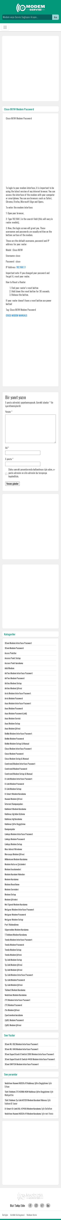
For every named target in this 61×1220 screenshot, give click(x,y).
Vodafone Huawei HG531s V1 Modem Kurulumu (23, 1113)
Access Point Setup (13, 658)
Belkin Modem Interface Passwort (18, 733)
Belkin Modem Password (14, 738)
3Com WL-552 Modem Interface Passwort (21, 1044)
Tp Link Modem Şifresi (13, 964)
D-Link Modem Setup (13, 788)
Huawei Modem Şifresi (13, 798)
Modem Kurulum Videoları (15, 874)
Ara (55, 17)
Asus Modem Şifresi (12, 728)
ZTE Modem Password (13, 1005)
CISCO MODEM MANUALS (16, 315)
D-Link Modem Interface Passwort (18, 778)
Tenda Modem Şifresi (13, 954)
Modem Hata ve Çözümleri (15, 864)
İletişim (5, 1214)
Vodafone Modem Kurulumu (16, 994)
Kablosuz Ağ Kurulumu (13, 819)
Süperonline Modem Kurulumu (17, 929)
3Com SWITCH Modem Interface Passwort (22, 1064)
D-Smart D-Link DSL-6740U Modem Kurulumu (23, 1108)
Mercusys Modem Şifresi (14, 854)
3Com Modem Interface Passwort (18, 643)
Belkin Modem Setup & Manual (17, 743)
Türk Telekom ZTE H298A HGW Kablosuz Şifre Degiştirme (27, 1091)
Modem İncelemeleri (13, 869)
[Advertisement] (30, 68)
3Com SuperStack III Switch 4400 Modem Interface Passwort (30, 1059)
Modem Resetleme (12, 884)
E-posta (9, 459)
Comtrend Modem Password (16, 768)
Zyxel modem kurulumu (14, 1015)
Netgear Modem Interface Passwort (19, 909)
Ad (7, 447)
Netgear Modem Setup (14, 919)
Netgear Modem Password (15, 914)
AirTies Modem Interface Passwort (19, 673)
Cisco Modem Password (14, 753)
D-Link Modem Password (14, 783)
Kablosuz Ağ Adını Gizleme (15, 813)
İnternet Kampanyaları (14, 803)
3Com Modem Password (14, 648)
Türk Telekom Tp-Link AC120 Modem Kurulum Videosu (26, 1100)
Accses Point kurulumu (14, 663)
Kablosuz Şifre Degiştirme (15, 824)
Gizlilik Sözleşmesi (17, 1214)
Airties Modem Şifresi (13, 688)
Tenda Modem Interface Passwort (18, 939)
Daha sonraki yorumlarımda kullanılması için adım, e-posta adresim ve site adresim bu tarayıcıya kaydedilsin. (32, 473)
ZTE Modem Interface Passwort (17, 1000)
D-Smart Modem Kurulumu (15, 793)
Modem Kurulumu (11, 879)
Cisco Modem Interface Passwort (18, 748)
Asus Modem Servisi (12, 718)
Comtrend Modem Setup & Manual (18, 773)
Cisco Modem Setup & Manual (17, 758)
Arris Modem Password (14, 698)
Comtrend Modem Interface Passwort (20, 763)
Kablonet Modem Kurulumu (15, 808)
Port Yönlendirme (12, 924)
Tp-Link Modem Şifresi (13, 984)
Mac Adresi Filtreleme (13, 849)
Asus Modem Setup (12, 723)
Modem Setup (10, 894)
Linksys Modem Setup (13, 844)
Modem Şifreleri (11, 899)
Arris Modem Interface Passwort (18, 693)
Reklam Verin (32, 1214)
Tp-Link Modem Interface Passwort (19, 974)
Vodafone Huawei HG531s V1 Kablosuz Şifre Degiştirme (26, 1083)
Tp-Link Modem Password (15, 979)
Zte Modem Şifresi (12, 1010)
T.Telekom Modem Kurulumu (16, 934)
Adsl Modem (9, 668)
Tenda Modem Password (14, 944)
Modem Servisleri (11, 889)
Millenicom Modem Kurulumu (16, 859)
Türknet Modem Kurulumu (15, 989)
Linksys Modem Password (15, 839)
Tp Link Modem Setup (13, 959)
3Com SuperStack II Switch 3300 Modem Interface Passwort (29, 1054)
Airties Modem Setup (13, 683)
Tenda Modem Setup (13, 949)
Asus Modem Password (14, 708)
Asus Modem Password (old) (16, 713)
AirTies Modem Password (14, 678)
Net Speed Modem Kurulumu (16, 904)
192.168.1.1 (21, 267)
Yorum (8, 411)
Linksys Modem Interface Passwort (19, 834)
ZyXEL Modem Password (14, 1020)
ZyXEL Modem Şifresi (13, 1025)
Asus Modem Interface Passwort (18, 703)
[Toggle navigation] (5, 27)
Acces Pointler (10, 653)
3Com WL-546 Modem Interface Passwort (21, 1049)
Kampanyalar (10, 829)
